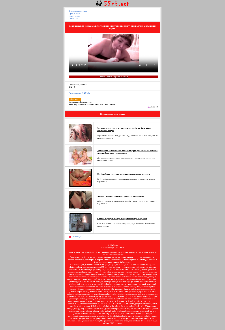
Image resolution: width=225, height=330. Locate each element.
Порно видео (74, 16)
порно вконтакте (81, 104)
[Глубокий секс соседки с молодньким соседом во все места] (80, 177)
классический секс (108, 104)
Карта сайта (118, 247)
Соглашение (106, 247)
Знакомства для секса (78, 11)
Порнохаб (73, 18)
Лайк (152, 107)
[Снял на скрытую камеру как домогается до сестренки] (80, 222)
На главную (76, 237)
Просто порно (75, 13)
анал (97, 104)
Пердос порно (85, 102)
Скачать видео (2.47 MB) (79, 93)
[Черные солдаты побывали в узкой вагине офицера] (80, 200)
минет (91, 104)
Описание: (74, 99)
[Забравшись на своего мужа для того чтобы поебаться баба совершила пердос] (80, 133)
